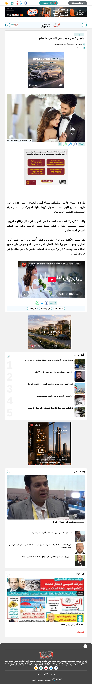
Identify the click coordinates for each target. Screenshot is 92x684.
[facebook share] (75, 144)
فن (79, 34)
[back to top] (85, 646)
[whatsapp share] (65, 144)
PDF (12, 25)
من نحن (53, 674)
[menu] (84, 25)
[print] (60, 144)
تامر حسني (32, 308)
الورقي (45, 3)
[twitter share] (70, 144)
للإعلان (46, 674)
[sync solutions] (57, 680)
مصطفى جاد (59, 308)
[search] (7, 25)
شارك (80, 144)
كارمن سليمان (45, 308)
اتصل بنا (39, 674)
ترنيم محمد (78, 47)
